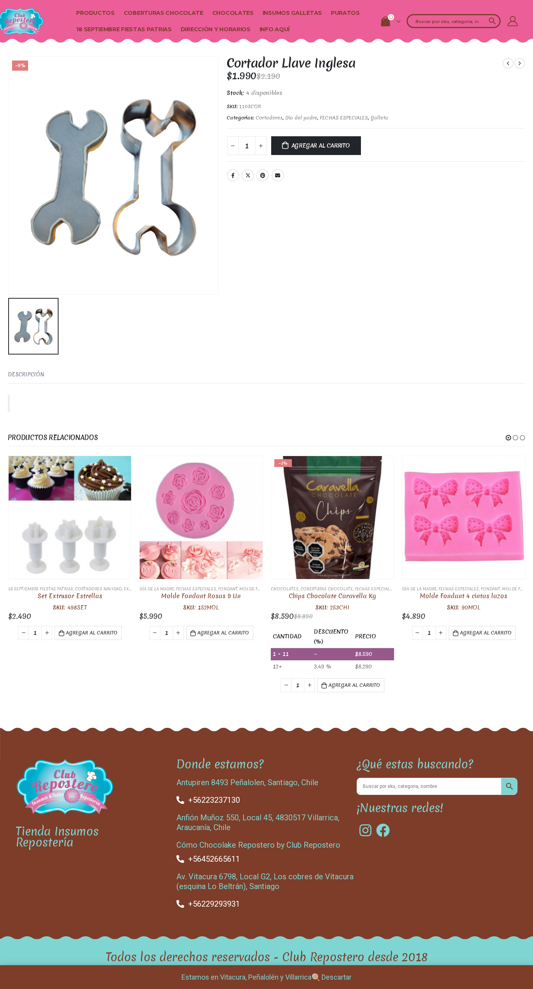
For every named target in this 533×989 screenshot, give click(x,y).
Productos (95, 12)
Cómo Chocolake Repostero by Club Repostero (258, 845)
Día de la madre (156, 589)
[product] (70, 517)
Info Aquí (274, 29)
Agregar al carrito (320, 146)
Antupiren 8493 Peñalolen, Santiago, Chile (247, 782)
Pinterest (262, 175)
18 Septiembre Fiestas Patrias (123, 29)
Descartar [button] (337, 977)
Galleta (379, 117)
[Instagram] (365, 830)
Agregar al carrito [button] (91, 632)
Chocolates (233, 12)
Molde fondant (257, 589)
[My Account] (512, 21)
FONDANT (227, 589)
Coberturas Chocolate (163, 12)
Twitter (248, 175)
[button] (508, 437)
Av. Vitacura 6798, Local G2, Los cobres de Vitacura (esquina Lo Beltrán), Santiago (265, 881)
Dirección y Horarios (216, 29)
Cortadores (269, 117)
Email (278, 175)
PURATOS (345, 12)
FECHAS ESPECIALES (344, 117)
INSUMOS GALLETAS (292, 12)
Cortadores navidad (98, 589)
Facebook (233, 175)
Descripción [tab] (26, 374)
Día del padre (301, 117)
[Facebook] (383, 830)
